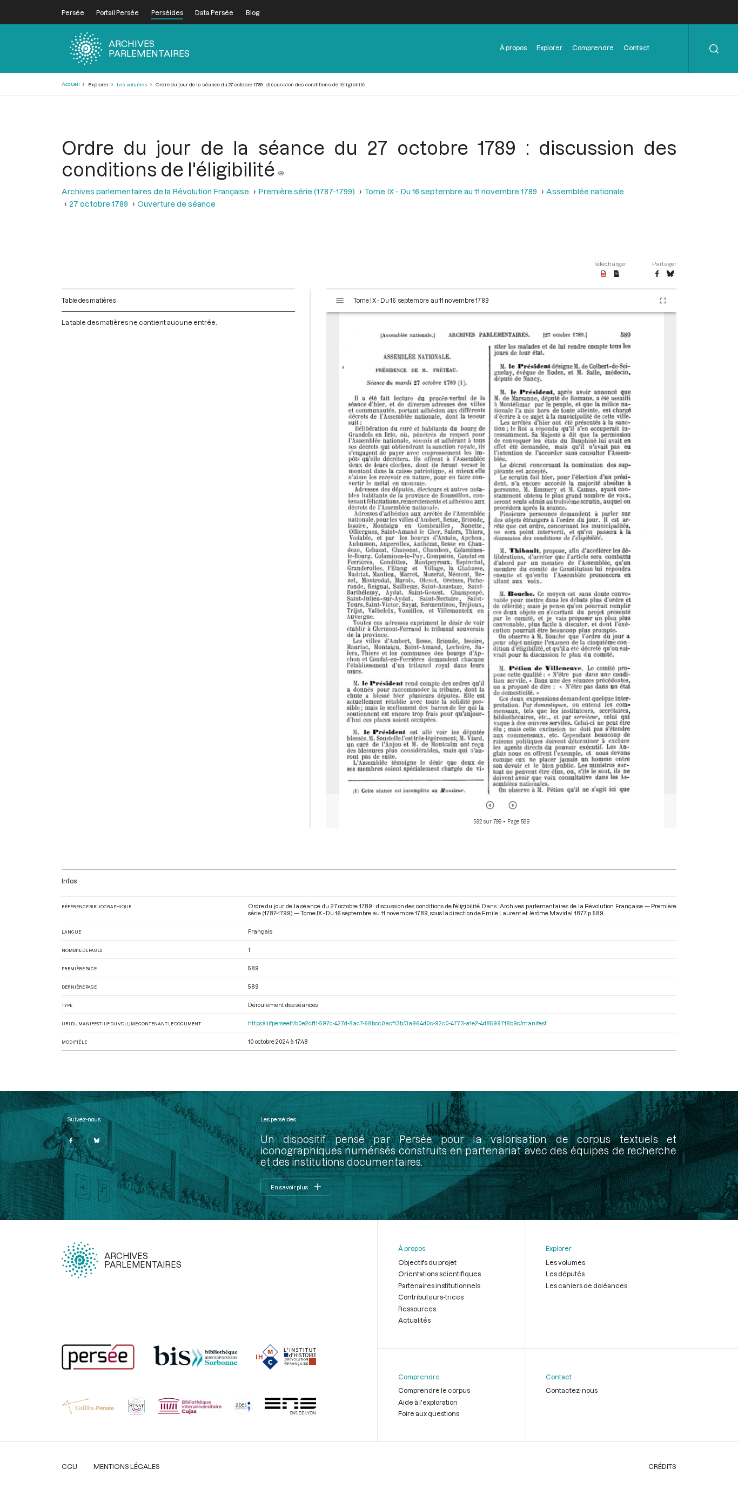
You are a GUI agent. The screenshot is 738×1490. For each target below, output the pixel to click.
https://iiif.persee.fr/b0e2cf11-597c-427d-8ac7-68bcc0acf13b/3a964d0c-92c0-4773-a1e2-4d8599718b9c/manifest (397, 1022)
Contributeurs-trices (431, 1297)
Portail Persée (117, 12)
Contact (636, 47)
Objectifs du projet (427, 1262)
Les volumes (132, 84)
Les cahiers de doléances (586, 1285)
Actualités (414, 1320)
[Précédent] (490, 805)
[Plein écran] (663, 300)
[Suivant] (512, 805)
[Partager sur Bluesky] (670, 274)
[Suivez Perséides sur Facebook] (71, 1140)
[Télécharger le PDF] (604, 274)
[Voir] (281, 169)
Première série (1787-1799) (306, 191)
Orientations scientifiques (439, 1273)
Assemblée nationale (585, 191)
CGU (69, 1466)
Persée (73, 12)
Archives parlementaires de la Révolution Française (155, 191)
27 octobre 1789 (98, 203)
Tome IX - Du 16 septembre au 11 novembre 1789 (450, 191)
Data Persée (214, 12)
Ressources (417, 1308)
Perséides (167, 12)
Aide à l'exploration (428, 1402)
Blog (252, 12)
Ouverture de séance (176, 203)
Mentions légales (126, 1466)
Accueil (71, 84)
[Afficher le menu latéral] (339, 300)
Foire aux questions (428, 1413)
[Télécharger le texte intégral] (616, 274)
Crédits (662, 1466)
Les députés (565, 1273)
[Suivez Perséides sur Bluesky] (96, 1140)
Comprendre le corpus (434, 1390)
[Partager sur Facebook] (657, 274)
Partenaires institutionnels (439, 1285)
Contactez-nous (572, 1390)
